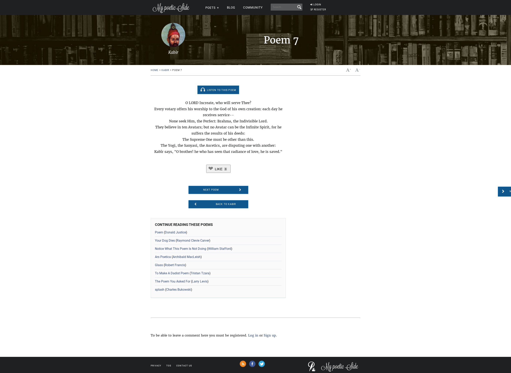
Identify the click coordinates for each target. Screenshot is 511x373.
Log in (253, 335)
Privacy (156, 365)
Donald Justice (175, 232)
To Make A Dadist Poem (172, 273)
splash (159, 289)
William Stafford (219, 249)
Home (154, 70)
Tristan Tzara (200, 273)
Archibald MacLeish (187, 257)
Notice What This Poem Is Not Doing (180, 249)
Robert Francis (175, 265)
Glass (159, 265)
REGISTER (320, 9)
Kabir (165, 70)
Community (253, 7)
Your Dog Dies (165, 240)
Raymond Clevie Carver (193, 240)
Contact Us (184, 365)
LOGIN (317, 4)
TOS (168, 365)
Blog (231, 7)
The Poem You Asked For (172, 281)
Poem (159, 232)
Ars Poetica (163, 257)
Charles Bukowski (178, 289)
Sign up (270, 335)
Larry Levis (199, 281)
